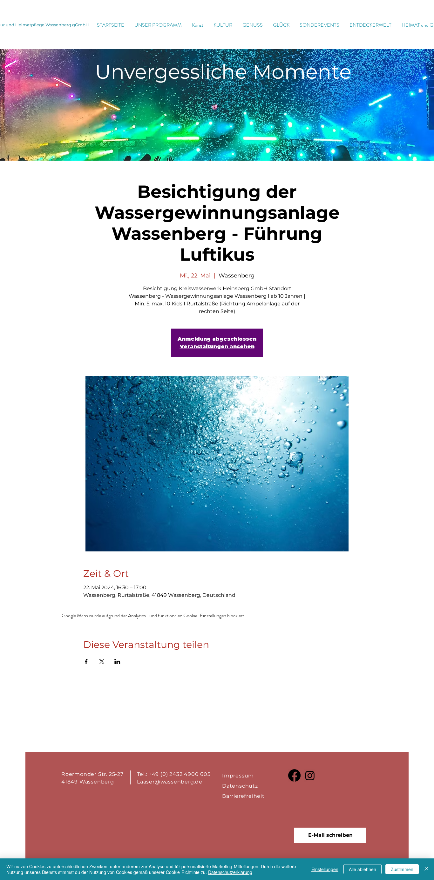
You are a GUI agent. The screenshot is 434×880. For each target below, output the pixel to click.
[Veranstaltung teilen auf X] (102, 661)
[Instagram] (310, 775)
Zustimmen (402, 869)
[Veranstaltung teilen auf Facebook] (86, 661)
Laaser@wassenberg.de (169, 782)
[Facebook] (294, 775)
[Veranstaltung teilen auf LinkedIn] (117, 661)
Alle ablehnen (362, 869)
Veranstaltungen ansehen (217, 346)
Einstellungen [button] (324, 869)
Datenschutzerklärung (230, 872)
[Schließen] (426, 869)
